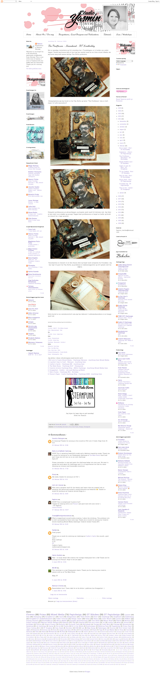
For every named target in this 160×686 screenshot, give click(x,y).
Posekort (115, 661)
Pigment (104, 661)
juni (121, 135)
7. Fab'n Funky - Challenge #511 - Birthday (63, 372)
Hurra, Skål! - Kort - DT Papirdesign (125, 180)
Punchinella (122, 661)
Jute (33, 646)
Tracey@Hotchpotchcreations (62, 516)
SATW (119, 634)
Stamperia (110, 641)
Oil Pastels (121, 646)
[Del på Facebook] (76, 424)
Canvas (51, 626)
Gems (82, 644)
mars (122, 143)
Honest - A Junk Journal (33, 203)
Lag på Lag (118, 639)
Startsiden (80, 598)
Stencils (65, 623)
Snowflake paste (74, 637)
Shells (61, 662)
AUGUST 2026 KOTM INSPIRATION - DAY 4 (125, 362)
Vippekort (72, 650)
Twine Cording (31, 628)
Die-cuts (110, 653)
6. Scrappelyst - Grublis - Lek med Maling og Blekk (66, 370)
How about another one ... (35, 197)
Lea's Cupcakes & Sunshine (123, 510)
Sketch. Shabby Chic (75, 662)
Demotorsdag (40, 639)
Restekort (28, 662)
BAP (97, 643)
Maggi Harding (33, 166)
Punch (94, 630)
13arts (120, 380)
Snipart (84, 662)
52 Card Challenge (123, 650)
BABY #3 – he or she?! (35, 355)
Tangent (31, 334)
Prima (43, 614)
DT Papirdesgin (74, 635)
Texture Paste (85, 637)
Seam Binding (128, 634)
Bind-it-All (74, 652)
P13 (27, 648)
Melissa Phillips (123, 478)
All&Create (28, 652)
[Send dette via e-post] (71, 424)
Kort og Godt (60, 634)
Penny (98, 661)
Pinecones (45, 648)
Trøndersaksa (81, 664)
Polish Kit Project (56, 648)
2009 (120, 221)
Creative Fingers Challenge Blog (123, 290)
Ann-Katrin (32, 305)
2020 (120, 196)
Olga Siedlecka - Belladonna (33, 281)
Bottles (112, 643)
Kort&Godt (119, 657)
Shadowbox (63, 637)
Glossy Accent (55, 657)
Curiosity (77, 653)
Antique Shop (44, 652)
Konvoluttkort (30, 637)
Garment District (94, 639)
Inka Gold (86, 657)
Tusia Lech (31, 230)
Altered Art (36, 652)
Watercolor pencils (108, 664)
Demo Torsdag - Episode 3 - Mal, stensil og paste (35, 182)
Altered (126, 623)
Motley (88, 646)
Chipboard (117, 617)
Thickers (94, 637)
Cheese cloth (128, 643)
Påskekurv (129, 661)
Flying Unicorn (32, 621)
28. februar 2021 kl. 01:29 (60, 524)
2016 (119, 202)
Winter (117, 664)
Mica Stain (119, 659)
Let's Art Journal (57, 485)
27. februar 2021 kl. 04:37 (60, 510)
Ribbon (127, 619)
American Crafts (123, 388)
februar (122, 146)
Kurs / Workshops (124, 34)
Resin (96, 619)
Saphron (55, 500)
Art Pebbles (90, 643)
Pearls (118, 621)
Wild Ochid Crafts (64, 643)
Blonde (92, 652)
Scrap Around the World (110, 648)
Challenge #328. (123, 292)
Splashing (29, 626)
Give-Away (104, 639)
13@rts (28, 630)
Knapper (106, 657)
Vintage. (95, 664)
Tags (100, 630)
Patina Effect (91, 661)
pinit (111, 650)
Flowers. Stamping (117, 655)
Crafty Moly (106, 625)
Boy (27, 639)
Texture (68, 664)
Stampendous (118, 662)
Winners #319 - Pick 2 (125, 318)
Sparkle (28, 650)
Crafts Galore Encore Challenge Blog (125, 265)
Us (33, 643)
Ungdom (89, 664)
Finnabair (121, 440)
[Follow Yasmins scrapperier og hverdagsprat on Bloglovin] (121, 92)
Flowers (30, 614)
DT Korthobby (58, 427)
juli (121, 132)
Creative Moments (124, 339)
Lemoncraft (45, 659)
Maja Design (91, 628)
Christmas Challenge (32, 644)
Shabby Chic (49, 662)
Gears (37, 632)
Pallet (84, 661)
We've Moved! (122, 389)
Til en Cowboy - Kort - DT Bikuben (126, 172)
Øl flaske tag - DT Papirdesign (125, 184)
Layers (118, 619)
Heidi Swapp (122, 394)
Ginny (54, 475)
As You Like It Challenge (123, 297)
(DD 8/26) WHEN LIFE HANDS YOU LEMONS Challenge (125, 325)
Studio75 (124, 641)
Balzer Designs (123, 470)
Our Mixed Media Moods (75, 661)
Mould (34, 661)
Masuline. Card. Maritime (101, 659)
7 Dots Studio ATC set (35, 231)
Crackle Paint (128, 632)
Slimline (113, 628)
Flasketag (35, 634)
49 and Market (110, 630)
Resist (84, 648)
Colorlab (129, 630)
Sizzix (95, 641)
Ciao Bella (43, 644)
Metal (119, 623)
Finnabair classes (113, 635)
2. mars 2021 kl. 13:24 (59, 562)
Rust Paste (75, 427)
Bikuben (86, 632)
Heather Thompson (34, 172)
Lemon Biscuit (57, 508)
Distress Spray (123, 653)
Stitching (131, 662)
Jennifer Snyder (33, 187)
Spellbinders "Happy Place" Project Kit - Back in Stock (124, 514)
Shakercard (29, 635)
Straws (36, 664)
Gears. (31, 657)
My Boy (94, 646)
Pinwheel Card (65, 641)
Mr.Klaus (40, 661)
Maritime (91, 659)
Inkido (111, 639)
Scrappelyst (122, 283)
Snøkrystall (90, 662)
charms (82, 623)
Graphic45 (63, 657)
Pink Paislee (122, 368)
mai (121, 138)
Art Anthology (123, 420)
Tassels (48, 664)
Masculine (60, 646)
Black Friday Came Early (34, 221)
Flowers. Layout (107, 655)
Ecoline (38, 625)
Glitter (42, 634)
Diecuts (116, 653)
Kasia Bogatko (33, 258)
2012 (119, 212)
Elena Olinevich (123, 493)
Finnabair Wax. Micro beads (86, 655)
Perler (97, 634)
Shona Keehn (32, 213)
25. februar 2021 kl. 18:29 (60, 494)
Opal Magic (63, 661)
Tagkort (42, 664)
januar (122, 193)
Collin (65, 635)
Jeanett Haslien (33, 353)
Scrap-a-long (41, 662)
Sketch (66, 662)
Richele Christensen (125, 453)
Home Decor (79, 657)
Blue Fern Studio (94, 623)
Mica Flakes (40, 637)
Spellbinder (36, 650)
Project (78, 648)
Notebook (108, 646)
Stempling (45, 650)
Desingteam (49, 639)
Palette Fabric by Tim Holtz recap (124, 455)
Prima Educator (84, 630)
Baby (59, 635)
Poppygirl (104, 634)
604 (119, 334)
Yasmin (39, 44)
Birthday (81, 652)
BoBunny (121, 403)
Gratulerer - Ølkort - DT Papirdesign (126, 153)
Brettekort (111, 632)
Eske (56, 639)
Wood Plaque (95, 650)
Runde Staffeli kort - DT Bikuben (126, 162)
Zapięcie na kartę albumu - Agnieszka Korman (124, 277)
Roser (99, 648)
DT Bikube (84, 653)
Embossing (129, 617)
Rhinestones (127, 625)
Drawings (30, 655)
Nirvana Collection (53, 641)
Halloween (109, 644)
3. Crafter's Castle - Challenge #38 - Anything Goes (66, 364)
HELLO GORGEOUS (124, 421)
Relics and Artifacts (85, 641)
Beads (63, 652)
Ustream (38, 643)
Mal (86, 659)
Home (28, 34)
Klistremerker (50, 634)
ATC (131, 650)
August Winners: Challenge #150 (123, 268)
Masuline (125, 639)
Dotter (28, 634)
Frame (77, 644)
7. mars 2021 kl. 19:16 (59, 591)
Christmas (119, 632)
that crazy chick (123, 447)
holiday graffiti (122, 449)
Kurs (125, 657)
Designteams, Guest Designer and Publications (79, 34)
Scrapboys (55, 637)
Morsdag (131, 659)
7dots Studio (85, 617)
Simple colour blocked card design (125, 504)
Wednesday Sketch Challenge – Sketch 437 (125, 428)
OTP (114, 646)
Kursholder (131, 657)
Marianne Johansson (35, 343)
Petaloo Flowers (50, 625)
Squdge (54, 530)
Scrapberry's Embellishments (40, 619)
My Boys (62, 632)
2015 (119, 204)
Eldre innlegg (107, 598)
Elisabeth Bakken (34, 338)
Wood (87, 650)
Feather (62, 644)
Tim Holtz (121, 353)
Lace (82, 628)
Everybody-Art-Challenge (123, 332)
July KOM (92, 657)
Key (38, 646)
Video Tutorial (62, 619)
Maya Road (108, 621)
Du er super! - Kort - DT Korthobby (125, 149)
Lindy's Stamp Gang (72, 634)
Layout (127, 615)
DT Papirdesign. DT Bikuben (96, 653)
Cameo (33, 639)
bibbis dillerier (33, 313)
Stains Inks (110, 662)
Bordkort (98, 652)
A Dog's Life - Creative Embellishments (35, 215)
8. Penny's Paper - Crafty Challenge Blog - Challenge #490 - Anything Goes (75, 374)
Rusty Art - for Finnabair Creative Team (34, 261)
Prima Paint (127, 626)
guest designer (114, 637)
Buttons (128, 621)
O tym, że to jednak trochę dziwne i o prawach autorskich (34, 253)
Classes (50, 653)
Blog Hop (87, 652)
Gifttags (48, 657)
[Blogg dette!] (72, 424)
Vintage (96, 625)
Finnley (66, 626)
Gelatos (37, 657)
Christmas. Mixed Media (40, 653)
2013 (119, 210)
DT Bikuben (93, 614)
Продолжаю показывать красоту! (34, 276)
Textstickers (61, 664)
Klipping (99, 657)
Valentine (64, 650)
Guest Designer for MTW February (34, 209)
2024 (120, 111)
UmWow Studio (103, 637)
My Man (101, 646)
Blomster (36, 630)
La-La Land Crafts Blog (124, 359)
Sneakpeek (129, 648)
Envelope (59, 655)
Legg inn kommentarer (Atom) (66, 601)
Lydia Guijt (31, 207)
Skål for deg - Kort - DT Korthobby (126, 176)
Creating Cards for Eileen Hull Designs (34, 168)
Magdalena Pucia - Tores (34, 242)
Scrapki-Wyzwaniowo (79, 621)
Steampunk (87, 427)
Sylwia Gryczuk (33, 272)
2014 (119, 207)
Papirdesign (76, 614)
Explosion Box (67, 655)
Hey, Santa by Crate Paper (124, 414)
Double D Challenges (125, 322)
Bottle (103, 652)
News (46, 661)
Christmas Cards (74, 625)
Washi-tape (80, 650)
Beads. (68, 652)
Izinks (116, 644)
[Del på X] (74, 424)
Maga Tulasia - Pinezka (33, 249)
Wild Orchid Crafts (125, 628)
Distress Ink (46, 630)
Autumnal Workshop (34, 283)
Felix (67, 644)
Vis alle (42, 293)
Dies (27, 617)
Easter (45, 655)
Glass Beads (59, 628)
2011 (119, 215)
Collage (56, 653)
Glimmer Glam (100, 644)
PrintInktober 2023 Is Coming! (124, 472)
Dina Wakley (91, 635)
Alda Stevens (32, 219)
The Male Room (94, 455)
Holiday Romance (126, 635)
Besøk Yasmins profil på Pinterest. (124, 100)
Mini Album (84, 634)
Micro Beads (61, 621)
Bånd (131, 652)
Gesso (87, 619)
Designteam (71, 617)
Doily (54, 630)
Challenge (106, 617)
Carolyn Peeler (123, 502)
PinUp (109, 661)
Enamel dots (52, 655)
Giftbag (42, 657)
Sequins (121, 648)
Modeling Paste (103, 626)
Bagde (50, 652)
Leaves (39, 659)
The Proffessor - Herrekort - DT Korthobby (125, 157)
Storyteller (30, 664)
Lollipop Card (61, 659)
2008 (120, 223)
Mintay (125, 659)
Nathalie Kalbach (124, 461)
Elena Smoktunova (34, 274)
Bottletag (109, 652)
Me (32, 641)
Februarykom (64, 639)
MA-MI (54, 568)
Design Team (76, 619)
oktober (122, 127)
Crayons (62, 653)
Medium (112, 659)
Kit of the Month (77, 626)
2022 (120, 116)
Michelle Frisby (33, 195)
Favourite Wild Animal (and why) (125, 300)
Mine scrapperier (34, 318)
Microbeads (87, 625)
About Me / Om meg (45, 34)
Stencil (37, 635)
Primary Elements (68, 648)
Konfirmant (112, 657)
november (123, 124)
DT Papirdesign (112, 614)
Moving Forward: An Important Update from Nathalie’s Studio (125, 464)
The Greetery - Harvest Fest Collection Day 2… (125, 480)
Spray (96, 662)
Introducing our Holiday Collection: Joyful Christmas (125, 406)
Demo (83, 635)
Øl (40, 628)
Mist (75, 630)
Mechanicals (53, 632)
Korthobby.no (47, 621)
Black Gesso (94, 632)
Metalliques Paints (40, 641)
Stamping (37, 617)
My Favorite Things (124, 426)
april (122, 140)
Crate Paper (122, 412)
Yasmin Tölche (33, 180)
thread (73, 643)
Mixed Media (57, 614)
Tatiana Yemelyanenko (33, 287)
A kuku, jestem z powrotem (33, 245)
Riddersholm (91, 648)
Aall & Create (81, 643)
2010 (119, 218)
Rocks (34, 662)
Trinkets (74, 664)
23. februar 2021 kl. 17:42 (60, 469)
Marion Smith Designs (50, 623)
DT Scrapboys (47, 628)
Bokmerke (103, 632)
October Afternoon (54, 661)
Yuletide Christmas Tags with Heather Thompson (34, 175)
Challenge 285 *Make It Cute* (125, 341)
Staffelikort (103, 662)
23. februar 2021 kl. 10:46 (60, 445)
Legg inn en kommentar (58, 595)
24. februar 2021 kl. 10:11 (60, 479)
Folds (125, 655)
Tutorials (107, 34)
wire (79, 632)
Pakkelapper (102, 628)
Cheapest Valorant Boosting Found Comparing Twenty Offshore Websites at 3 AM (125, 373)
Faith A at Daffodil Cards (60, 451)
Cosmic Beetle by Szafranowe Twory (124, 442)
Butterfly (62, 625)
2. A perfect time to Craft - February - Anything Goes (67, 362)
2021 (119, 119)
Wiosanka (31, 266)
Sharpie (56, 662)
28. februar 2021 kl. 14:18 (60, 550)
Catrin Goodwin (57, 555)
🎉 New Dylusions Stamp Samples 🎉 (124, 487)
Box (114, 652)
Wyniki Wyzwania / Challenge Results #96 (125, 382)
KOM (77, 628)
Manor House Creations (48, 646)
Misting (72, 646)
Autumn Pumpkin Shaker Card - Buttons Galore (35, 190)
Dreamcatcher (38, 655)
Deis (106, 653)
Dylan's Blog (122, 485)
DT (53, 543)
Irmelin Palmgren (58, 439)
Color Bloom (107, 619)
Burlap (126, 652)
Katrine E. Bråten (58, 586)
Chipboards (29, 653)
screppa (30, 322)
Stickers (117, 641)
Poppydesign (116, 626)
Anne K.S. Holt (33, 309)
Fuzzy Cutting (31, 623)
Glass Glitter (89, 644)
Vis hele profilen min (33, 69)
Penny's (75, 504)
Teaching (53, 664)
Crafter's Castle (91, 536)
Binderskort (104, 643)
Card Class (119, 643)
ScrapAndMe (122, 274)
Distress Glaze (101, 635)
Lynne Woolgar (33, 201)
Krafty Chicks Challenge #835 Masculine (123, 310)
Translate (123, 65)
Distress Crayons (53, 644)
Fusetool (84, 639)
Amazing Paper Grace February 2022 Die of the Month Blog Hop (125, 496)
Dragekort (131, 653)
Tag (73, 623)
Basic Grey (57, 652)
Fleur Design (98, 655)
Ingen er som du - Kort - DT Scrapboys (125, 167)
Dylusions (29, 632)
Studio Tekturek (54, 650)
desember (123, 121)
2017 (119, 199)
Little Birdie (53, 659)
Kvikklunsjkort (31, 659)
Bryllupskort (122, 285)
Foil (72, 644)
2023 (120, 114)
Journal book (124, 644)
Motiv (29, 661)
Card (61, 617)
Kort (70, 427)
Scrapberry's (50, 617)
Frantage (116, 625)
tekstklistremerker (126, 637)
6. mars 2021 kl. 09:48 (59, 580)
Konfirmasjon (90, 626)
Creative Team (69, 653)
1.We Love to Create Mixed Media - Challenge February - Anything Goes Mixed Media (78, 360)
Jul (104, 623)
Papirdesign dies (35, 648)
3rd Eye (44, 635)
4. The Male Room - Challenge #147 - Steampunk (65, 366)
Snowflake (102, 641)
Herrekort (65, 427)
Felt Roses (74, 655)
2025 (120, 108)
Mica (66, 646)
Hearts (44, 632)
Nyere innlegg (53, 598)
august (122, 130)
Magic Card (69, 659)
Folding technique (75, 639)
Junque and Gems (65, 630)
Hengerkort (71, 657)
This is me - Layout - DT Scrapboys (126, 189)
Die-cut (58, 626)
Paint (91, 634)
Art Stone (120, 630)
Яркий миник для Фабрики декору (35, 290)
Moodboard (80, 646)
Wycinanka (104, 650)
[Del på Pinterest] (78, 424)
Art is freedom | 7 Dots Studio (35, 268)
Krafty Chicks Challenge (122, 306)
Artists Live (52, 635)
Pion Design (74, 641)
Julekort (111, 623)
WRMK (100, 664)
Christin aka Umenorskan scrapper (32, 327)
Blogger (87, 672)
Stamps (81, 427)
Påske (48, 637)
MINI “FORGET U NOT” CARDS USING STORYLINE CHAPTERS (125, 397)
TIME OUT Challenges (125, 316)
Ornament (129, 646)
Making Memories (78, 659)
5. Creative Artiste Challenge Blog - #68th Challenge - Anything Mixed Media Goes (78, 368)
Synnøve (31, 300)
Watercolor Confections (50, 643)
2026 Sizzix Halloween (125, 354)
